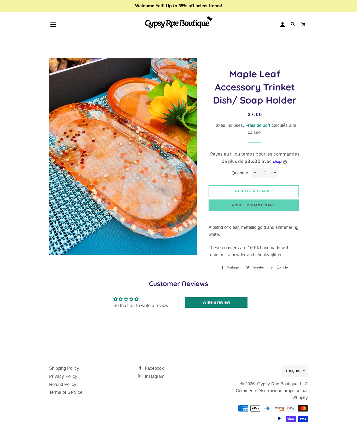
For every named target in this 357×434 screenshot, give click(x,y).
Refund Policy (62, 384)
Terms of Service (65, 392)
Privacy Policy (63, 376)
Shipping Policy (64, 368)
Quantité (240, 172)
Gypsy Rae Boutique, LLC (282, 383)
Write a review (216, 302)
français (292, 370)
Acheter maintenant (253, 205)
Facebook (153, 368)
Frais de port (257, 125)
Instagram (153, 376)
